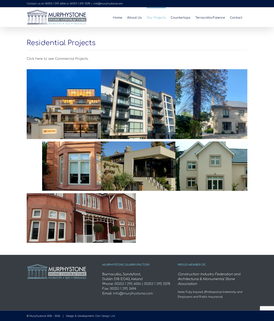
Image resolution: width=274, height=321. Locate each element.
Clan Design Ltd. (105, 316)
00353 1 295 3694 (123, 289)
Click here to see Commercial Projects (57, 59)
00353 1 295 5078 (80, 3)
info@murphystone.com (108, 3)
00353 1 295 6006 (55, 3)
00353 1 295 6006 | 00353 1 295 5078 (142, 284)
